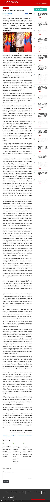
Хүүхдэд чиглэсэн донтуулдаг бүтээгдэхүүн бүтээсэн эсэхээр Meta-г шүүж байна (42, 164)
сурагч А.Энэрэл (20, 435)
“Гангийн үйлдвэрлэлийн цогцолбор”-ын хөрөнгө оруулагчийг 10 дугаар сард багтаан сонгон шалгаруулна (42, 67)
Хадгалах (5, 481)
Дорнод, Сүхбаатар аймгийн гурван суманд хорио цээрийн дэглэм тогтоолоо (42, 48)
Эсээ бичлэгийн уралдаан (9, 435)
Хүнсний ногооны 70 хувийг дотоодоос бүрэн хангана (42, 31)
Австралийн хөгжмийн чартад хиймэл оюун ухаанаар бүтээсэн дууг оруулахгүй (42, 123)
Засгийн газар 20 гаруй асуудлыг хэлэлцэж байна (42, 173)
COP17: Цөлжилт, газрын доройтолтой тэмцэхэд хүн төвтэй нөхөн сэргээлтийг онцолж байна (42, 105)
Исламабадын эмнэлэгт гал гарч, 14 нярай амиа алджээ (42, 14)
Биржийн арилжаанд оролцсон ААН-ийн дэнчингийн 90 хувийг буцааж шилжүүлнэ (42, 57)
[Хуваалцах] (27, 13)
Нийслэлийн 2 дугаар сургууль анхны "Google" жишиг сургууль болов (42, 148)
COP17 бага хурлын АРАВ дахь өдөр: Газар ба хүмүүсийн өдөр (42, 156)
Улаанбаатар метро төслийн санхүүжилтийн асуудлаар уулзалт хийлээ (42, 88)
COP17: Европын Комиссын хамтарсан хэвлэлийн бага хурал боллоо (42, 132)
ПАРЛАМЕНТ (5, 8)
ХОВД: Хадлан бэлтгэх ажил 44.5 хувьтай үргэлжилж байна (42, 140)
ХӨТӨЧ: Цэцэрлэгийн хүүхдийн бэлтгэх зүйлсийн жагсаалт (42, 180)
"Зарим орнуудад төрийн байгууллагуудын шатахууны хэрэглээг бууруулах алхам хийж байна (42, 23)
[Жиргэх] (30, 13)
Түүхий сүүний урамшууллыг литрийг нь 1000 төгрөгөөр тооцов (42, 40)
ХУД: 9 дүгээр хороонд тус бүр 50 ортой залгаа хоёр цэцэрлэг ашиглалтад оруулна (42, 115)
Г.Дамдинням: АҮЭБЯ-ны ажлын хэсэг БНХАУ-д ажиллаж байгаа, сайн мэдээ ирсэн (42, 97)
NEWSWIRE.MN (8, 13)
